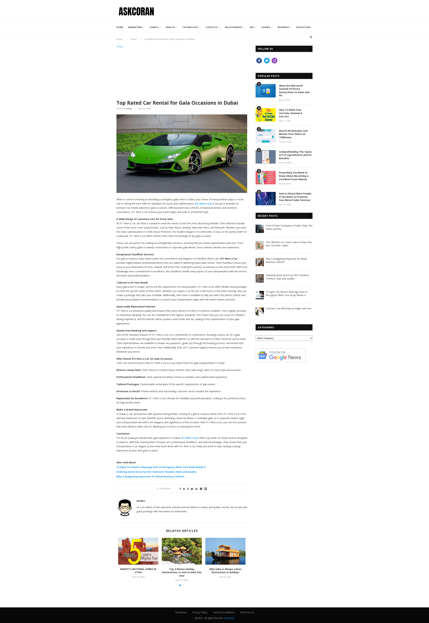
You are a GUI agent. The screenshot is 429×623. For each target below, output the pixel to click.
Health (170, 27)
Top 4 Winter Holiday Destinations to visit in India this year (182, 572)
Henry (129, 108)
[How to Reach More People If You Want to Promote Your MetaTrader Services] (266, 198)
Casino (265, 27)
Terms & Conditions (224, 612)
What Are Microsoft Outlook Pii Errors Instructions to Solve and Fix (294, 90)
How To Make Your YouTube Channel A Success (290, 113)
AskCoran (229, 618)
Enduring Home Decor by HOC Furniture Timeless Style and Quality (156, 471)
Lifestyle (212, 27)
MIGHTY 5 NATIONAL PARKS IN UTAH (138, 570)
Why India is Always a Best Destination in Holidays (225, 570)
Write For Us (247, 612)
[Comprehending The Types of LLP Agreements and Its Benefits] (266, 157)
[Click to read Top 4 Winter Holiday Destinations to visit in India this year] (182, 551)
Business (283, 27)
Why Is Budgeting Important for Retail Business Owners (150, 476)
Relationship (233, 27)
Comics (154, 27)
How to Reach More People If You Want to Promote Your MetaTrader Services (295, 197)
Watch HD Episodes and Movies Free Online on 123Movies (293, 134)
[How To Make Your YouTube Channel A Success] (266, 115)
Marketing (135, 27)
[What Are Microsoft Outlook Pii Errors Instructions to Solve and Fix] (266, 90)
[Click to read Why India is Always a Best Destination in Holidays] (225, 551)
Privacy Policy (199, 612)
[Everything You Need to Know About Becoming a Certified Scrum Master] (266, 177)
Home (119, 27)
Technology (190, 27)
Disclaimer (181, 612)
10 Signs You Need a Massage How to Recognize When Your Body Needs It (161, 467)
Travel (119, 47)
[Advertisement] (181, 74)
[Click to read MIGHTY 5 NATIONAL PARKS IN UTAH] (138, 551)
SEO (252, 27)
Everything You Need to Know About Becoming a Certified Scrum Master (294, 176)
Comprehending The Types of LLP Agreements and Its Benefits (295, 155)
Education (303, 27)
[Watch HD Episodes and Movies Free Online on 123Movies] (266, 136)
